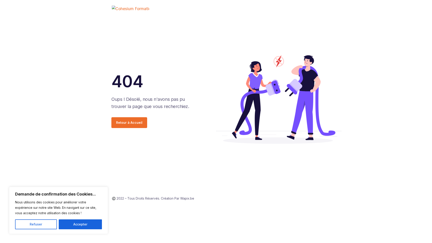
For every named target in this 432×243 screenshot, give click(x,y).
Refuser (36, 224)
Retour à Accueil (129, 122)
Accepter (80, 224)
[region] (58, 210)
